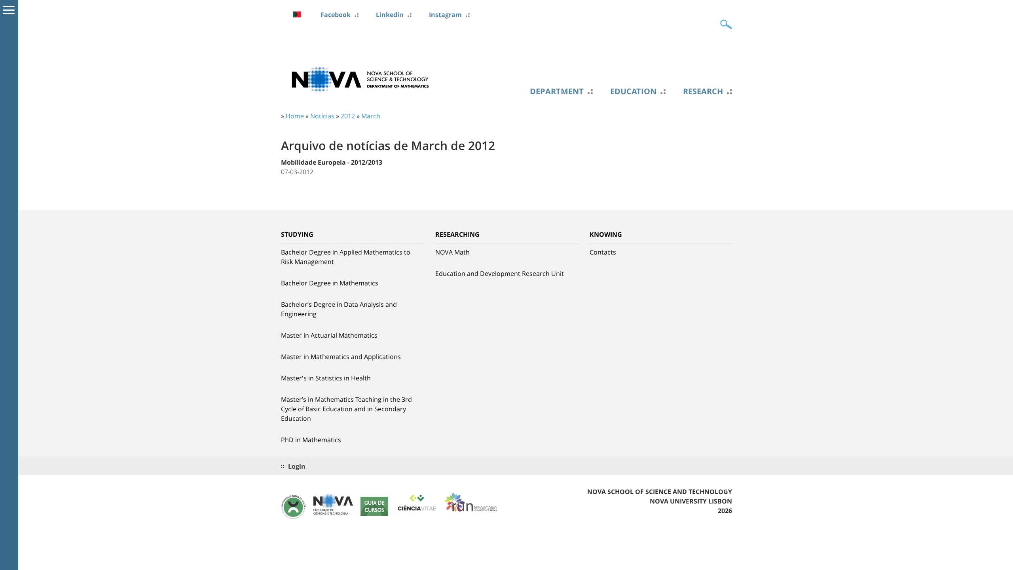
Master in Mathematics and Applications (341, 356)
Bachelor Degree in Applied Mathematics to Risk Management (345, 257)
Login (296, 466)
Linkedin (390, 14)
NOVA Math (452, 252)
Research (703, 91)
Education (633, 91)
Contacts (603, 252)
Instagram (445, 14)
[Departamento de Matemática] (360, 78)
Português (297, 14)
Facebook (336, 14)
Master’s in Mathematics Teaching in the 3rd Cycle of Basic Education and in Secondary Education (346, 409)
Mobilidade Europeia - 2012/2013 (331, 162)
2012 (348, 116)
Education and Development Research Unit (499, 273)
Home (295, 116)
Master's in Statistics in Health (326, 378)
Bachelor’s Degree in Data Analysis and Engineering (339, 309)
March (370, 116)
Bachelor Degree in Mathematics (329, 283)
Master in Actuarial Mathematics (329, 335)
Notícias (322, 116)
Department (557, 91)
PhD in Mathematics (311, 439)
